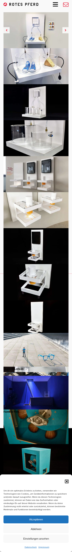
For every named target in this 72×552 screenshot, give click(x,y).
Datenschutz (31, 547)
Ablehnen (36, 529)
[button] (67, 481)
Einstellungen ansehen (36, 538)
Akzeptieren (36, 519)
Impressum (43, 547)
